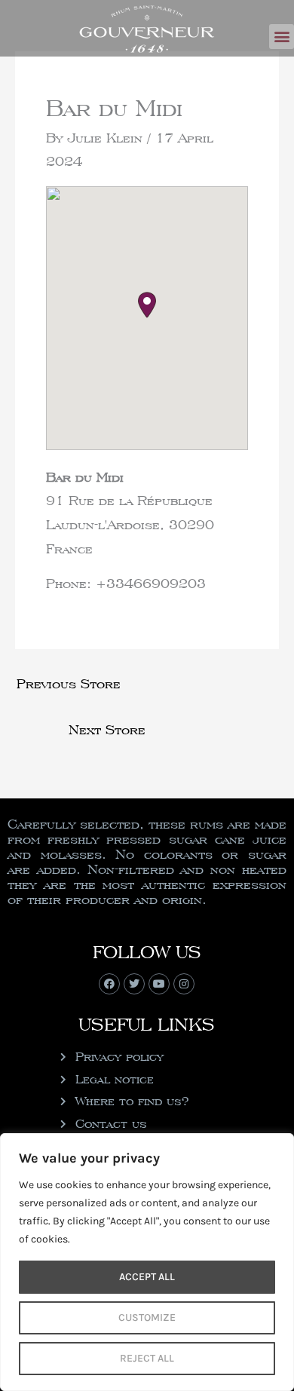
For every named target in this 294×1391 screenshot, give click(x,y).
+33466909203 (151, 583)
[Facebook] (109, 983)
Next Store (107, 729)
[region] (147, 1262)
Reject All (147, 1358)
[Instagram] (183, 983)
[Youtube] (159, 983)
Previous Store (69, 683)
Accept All (147, 1276)
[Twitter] (134, 983)
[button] (281, 36)
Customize (147, 1317)
